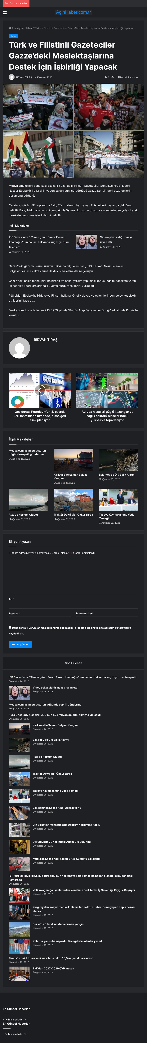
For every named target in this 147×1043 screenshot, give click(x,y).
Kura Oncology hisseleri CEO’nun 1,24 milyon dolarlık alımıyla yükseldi (55, 714)
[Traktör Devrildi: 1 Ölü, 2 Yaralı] (73, 500)
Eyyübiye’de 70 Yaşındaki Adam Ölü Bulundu (62, 841)
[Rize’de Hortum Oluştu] (28, 500)
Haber (28, 28)
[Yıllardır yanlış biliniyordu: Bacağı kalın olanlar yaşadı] (19, 946)
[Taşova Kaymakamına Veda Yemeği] (118, 500)
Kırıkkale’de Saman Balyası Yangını (55, 725)
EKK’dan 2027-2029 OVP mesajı (53, 968)
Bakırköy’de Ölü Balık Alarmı (117, 474)
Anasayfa (17, 28)
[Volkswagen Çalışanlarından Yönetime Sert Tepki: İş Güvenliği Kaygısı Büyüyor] (19, 895)
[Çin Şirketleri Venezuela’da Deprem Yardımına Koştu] (19, 830)
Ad (11, 599)
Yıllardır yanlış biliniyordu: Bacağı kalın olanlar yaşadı (68, 941)
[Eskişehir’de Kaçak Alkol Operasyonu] (19, 813)
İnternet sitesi (84, 613)
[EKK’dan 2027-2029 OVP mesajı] (19, 974)
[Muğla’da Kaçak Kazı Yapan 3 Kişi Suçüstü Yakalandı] (19, 864)
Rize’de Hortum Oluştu (23, 514)
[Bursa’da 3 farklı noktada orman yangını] (19, 929)
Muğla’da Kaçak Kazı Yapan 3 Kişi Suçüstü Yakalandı (66, 858)
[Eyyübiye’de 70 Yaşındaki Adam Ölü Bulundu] (19, 847)
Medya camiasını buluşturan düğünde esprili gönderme (45, 704)
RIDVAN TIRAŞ (24, 77)
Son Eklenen (73, 663)
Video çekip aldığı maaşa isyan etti (55, 687)
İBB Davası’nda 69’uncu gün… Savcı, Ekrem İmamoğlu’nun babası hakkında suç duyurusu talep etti (39, 242)
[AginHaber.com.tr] (73, 12)
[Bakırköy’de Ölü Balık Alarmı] (118, 460)
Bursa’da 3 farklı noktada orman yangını (58, 924)
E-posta (14, 613)
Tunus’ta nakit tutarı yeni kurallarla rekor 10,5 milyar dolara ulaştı (51, 958)
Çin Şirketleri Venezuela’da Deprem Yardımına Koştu (66, 824)
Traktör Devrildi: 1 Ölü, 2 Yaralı (73, 514)
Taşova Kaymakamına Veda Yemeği (55, 790)
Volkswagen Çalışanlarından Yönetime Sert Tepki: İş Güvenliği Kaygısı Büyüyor (84, 890)
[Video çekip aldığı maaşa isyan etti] (86, 242)
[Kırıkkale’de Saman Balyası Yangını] (73, 460)
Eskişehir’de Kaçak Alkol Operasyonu (57, 807)
